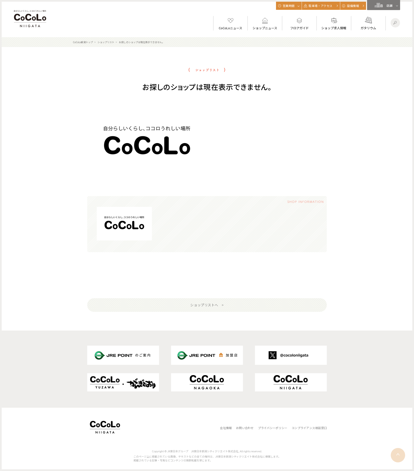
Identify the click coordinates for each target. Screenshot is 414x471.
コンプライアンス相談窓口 (309, 428)
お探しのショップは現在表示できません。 (141, 42)
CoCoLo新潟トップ (83, 42)
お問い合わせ (244, 428)
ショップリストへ (204, 304)
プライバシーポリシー (272, 428)
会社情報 (226, 428)
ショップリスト (106, 42)
